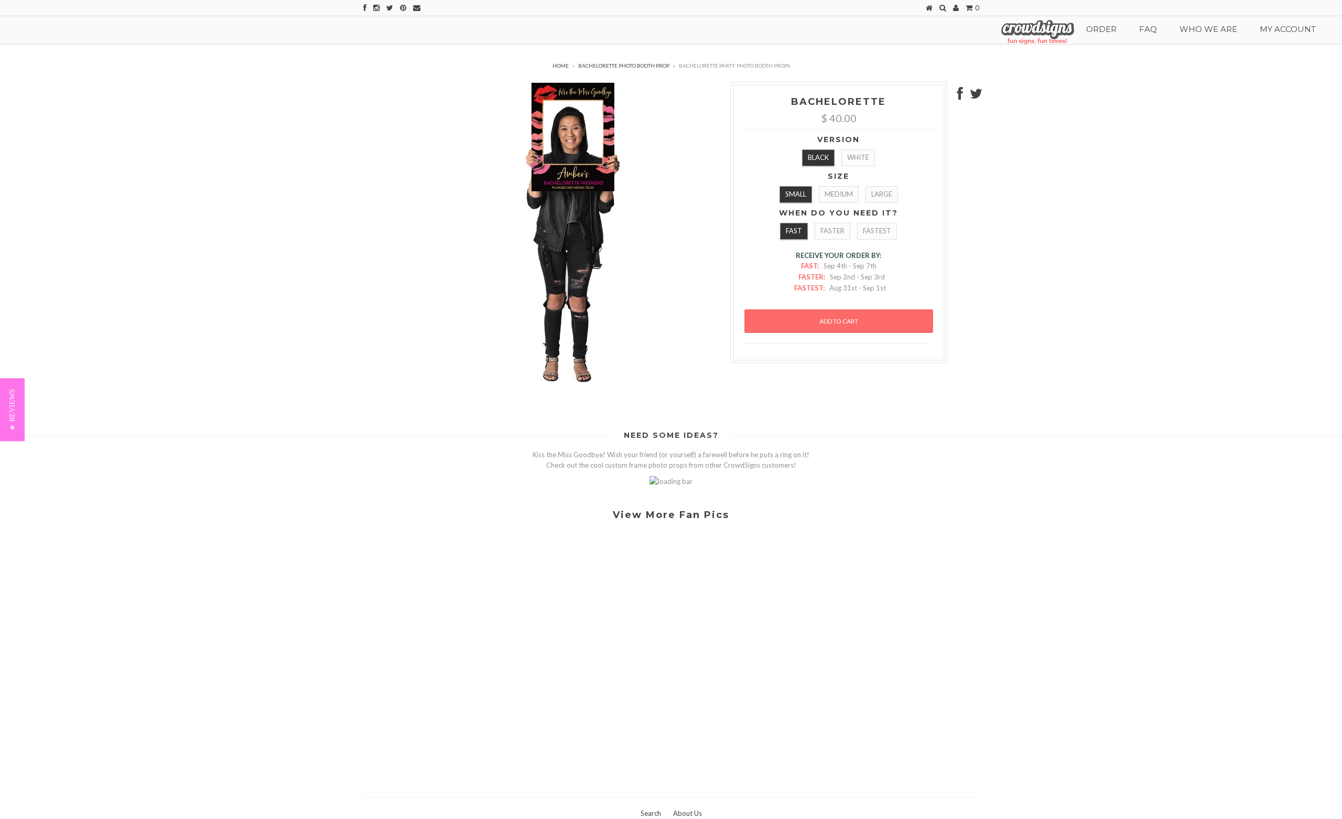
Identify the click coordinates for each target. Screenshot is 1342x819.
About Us (687, 813)
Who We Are (1208, 29)
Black (818, 157)
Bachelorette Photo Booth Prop (623, 65)
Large (881, 194)
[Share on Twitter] (976, 96)
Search (651, 813)
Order (1101, 29)
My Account (1288, 29)
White (858, 157)
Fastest (877, 231)
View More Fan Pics (671, 515)
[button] (12, 409)
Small (795, 194)
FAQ (1148, 29)
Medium (839, 194)
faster (832, 231)
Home (561, 65)
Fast (794, 231)
